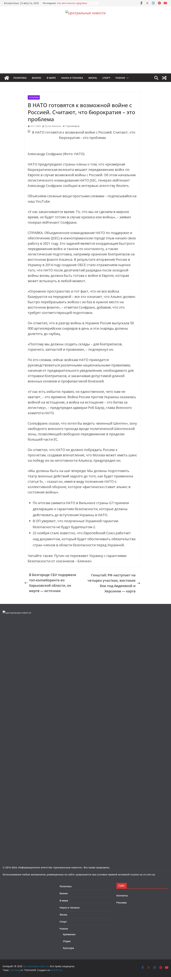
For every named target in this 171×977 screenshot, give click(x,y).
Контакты (122, 895)
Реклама (121, 902)
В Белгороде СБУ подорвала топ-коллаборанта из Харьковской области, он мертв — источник (52, 582)
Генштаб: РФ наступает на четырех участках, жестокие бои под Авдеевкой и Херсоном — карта (112, 583)
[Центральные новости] (7, 78)
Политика (20, 77)
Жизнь (92, 77)
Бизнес (36, 77)
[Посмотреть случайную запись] (164, 78)
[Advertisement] (85, 48)
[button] (127, 78)
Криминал (69, 934)
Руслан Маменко (53, 126)
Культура (68, 948)
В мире (51, 77)
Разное (120, 77)
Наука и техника (72, 77)
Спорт (106, 77)
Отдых (67, 941)
